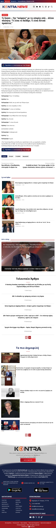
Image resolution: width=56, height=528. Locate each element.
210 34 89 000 (36, 503)
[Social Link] (34, 7)
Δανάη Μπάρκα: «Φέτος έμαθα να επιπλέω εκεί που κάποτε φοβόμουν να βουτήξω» (34, 196)
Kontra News (38, 473)
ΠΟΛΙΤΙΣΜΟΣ (19, 506)
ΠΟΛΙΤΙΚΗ (4, 500)
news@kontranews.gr (38, 509)
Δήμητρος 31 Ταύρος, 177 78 (40, 500)
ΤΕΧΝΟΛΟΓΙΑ (19, 510)
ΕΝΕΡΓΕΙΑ (4, 512)
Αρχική (2, 1)
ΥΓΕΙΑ (3, 510)
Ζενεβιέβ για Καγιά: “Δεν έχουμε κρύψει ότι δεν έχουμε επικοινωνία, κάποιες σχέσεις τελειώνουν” (39, 166)
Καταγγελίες (13, 1)
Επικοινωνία (16, 523)
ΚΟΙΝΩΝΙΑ (4, 502)
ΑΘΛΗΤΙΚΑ (18, 502)
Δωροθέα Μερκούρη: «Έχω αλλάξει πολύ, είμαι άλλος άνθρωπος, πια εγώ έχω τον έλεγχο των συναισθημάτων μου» (34, 210)
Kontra (11, 473)
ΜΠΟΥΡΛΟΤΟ (5, 504)
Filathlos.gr (11, 477)
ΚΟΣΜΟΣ (18, 500)
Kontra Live (7, 1)
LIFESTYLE (18, 508)
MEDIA (17, 504)
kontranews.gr (22, 470)
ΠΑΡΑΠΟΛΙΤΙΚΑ (5, 506)
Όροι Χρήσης (23, 523)
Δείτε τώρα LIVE (28, 460)
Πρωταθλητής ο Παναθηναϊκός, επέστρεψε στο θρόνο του (10, 166)
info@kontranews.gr (37, 506)
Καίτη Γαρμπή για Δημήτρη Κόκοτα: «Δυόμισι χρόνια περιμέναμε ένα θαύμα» (34, 183)
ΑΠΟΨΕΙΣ (18, 512)
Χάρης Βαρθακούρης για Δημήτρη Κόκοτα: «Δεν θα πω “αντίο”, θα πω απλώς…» (32, 223)
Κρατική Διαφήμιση (46, 523)
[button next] (29, 337)
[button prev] (26, 337)
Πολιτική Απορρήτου (34, 523)
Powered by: (26, 526)
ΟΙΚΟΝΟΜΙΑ (5, 508)
